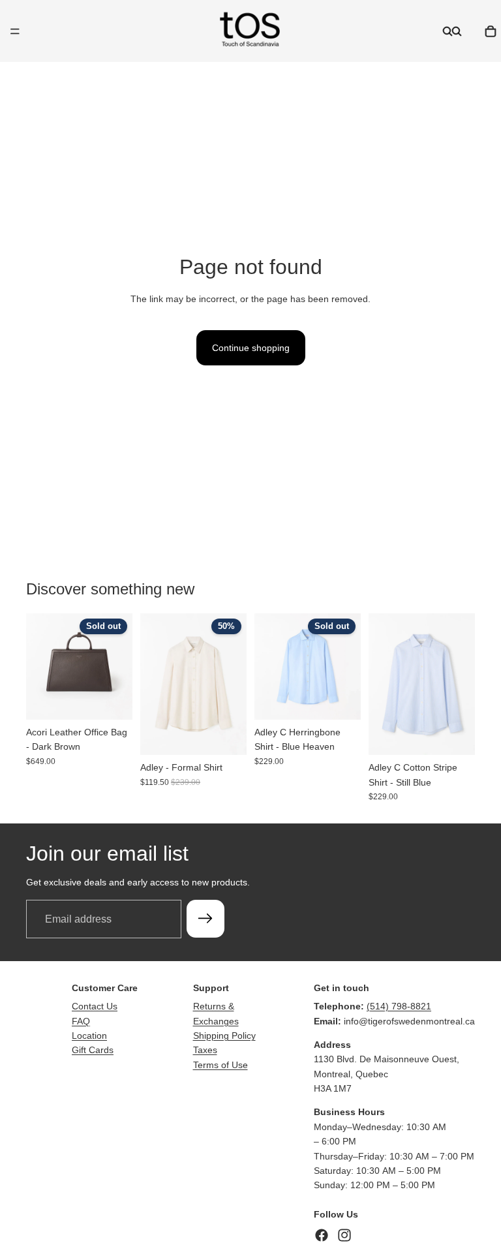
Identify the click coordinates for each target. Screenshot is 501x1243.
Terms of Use (220, 1065)
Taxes (205, 1050)
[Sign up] (205, 919)
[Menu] (15, 31)
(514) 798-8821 (399, 1006)
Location (89, 1035)
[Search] (447, 31)
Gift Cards (93, 1050)
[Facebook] (321, 1235)
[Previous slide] (40, 666)
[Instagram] (344, 1235)
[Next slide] (118, 666)
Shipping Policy (224, 1035)
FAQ (81, 1021)
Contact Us (94, 1006)
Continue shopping (251, 348)
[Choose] (226, 734)
